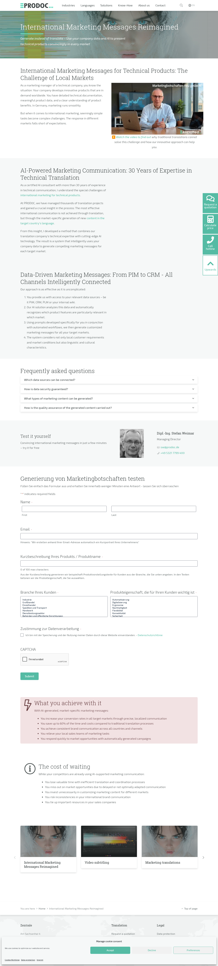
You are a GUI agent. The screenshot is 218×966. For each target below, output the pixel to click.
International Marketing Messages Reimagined (42, 864)
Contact (160, 5)
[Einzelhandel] (64, 605)
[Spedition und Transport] (64, 607)
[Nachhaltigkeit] (153, 607)
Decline (152, 950)
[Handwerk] (64, 610)
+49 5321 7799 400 (173, 453)
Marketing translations (162, 862)
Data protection (28, 960)
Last (113, 514)
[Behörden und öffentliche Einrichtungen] (64, 616)
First (24, 514)
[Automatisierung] (153, 599)
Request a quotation (123, 933)
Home (42, 908)
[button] (181, 5)
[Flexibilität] (153, 610)
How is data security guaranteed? (46, 389)
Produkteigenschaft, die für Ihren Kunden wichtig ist (153, 592)
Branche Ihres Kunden (39, 592)
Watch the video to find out (133, 137)
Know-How (125, 5)
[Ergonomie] (153, 605)
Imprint (40, 960)
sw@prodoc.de (170, 447)
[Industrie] (64, 599)
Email (26, 529)
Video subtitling (97, 862)
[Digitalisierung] (153, 602)
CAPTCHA (28, 649)
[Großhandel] (64, 602)
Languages (88, 5)
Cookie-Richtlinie (12, 960)
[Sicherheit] (153, 616)
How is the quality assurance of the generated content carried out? (68, 407)
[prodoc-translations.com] (36, 5)
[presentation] (15, 857)
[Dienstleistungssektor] (64, 613)
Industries (68, 5)
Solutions (106, 5)
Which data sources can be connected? (49, 379)
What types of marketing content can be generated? (58, 398)
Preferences (193, 950)
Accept (110, 950)
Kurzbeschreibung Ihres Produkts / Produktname (61, 556)
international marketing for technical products (50, 195)
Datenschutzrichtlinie (150, 635)
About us (144, 5)
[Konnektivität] (153, 613)
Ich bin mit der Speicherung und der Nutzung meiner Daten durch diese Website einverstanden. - (94, 635)
